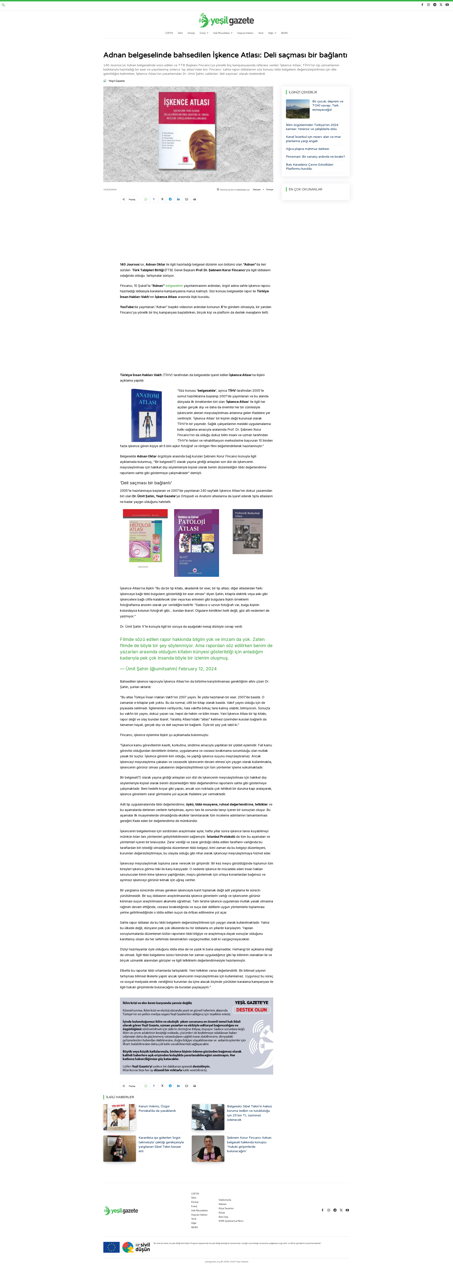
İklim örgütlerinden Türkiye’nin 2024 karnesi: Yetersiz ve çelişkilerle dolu (312, 127)
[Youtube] (447, 5)
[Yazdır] (194, 199)
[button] (3, 5)
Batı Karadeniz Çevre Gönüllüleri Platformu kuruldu (309, 167)
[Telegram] (434, 5)
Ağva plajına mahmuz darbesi (307, 149)
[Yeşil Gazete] (105, 81)
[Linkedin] (178, 199)
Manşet (256, 189)
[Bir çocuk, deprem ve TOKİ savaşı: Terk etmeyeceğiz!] (298, 109)
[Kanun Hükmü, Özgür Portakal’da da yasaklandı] (119, 1117)
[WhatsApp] (145, 199)
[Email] (186, 199)
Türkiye (269, 189)
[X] (441, 5)
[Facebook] (422, 5)
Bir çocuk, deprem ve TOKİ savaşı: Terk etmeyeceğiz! (327, 105)
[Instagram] (428, 5)
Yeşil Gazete (116, 81)
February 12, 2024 (198, 668)
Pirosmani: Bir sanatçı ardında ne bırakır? (315, 157)
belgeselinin (174, 286)
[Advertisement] (196, 233)
